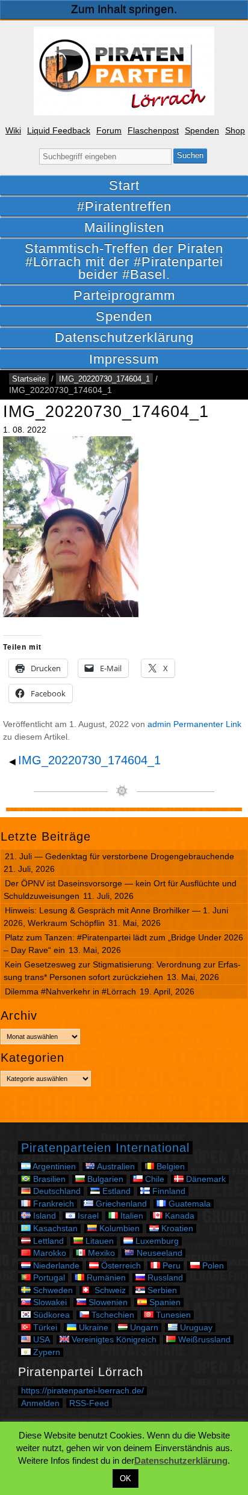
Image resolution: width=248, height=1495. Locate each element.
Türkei (44, 1327)
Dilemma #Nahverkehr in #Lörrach (70, 991)
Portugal (48, 1277)
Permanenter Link (207, 724)
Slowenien (107, 1302)
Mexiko (100, 1253)
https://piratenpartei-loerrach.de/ (82, 1390)
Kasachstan (54, 1228)
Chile (153, 1179)
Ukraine (92, 1327)
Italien (130, 1215)
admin (159, 724)
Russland (164, 1277)
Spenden (202, 130)
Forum (109, 130)
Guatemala (188, 1203)
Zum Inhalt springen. (124, 9)
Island (43, 1215)
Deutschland (56, 1191)
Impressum (124, 359)
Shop (235, 130)
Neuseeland (158, 1253)
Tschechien (111, 1315)
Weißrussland (203, 1339)
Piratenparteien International (105, 1147)
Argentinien (53, 1166)
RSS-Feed (89, 1403)
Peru (170, 1265)
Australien (115, 1166)
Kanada (178, 1215)
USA (40, 1339)
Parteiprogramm (124, 295)
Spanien (164, 1302)
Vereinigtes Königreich (113, 1339)
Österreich (120, 1265)
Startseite (29, 378)
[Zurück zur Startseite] (124, 70)
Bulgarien (104, 1179)
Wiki (13, 130)
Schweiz (109, 1290)
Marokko (48, 1253)
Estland (115, 1191)
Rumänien (105, 1277)
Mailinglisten (124, 227)
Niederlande (55, 1265)
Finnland (167, 1191)
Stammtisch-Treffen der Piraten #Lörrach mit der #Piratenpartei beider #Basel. (124, 261)
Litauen (98, 1241)
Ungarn (143, 1327)
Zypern (45, 1352)
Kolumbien (118, 1228)
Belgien (169, 1166)
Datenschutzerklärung (124, 337)
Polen (212, 1265)
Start (124, 185)
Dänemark (205, 1179)
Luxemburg (156, 1241)
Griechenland (120, 1203)
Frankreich (52, 1203)
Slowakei (49, 1302)
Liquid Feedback (58, 130)
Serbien (161, 1290)
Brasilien (48, 1179)
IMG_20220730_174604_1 (104, 378)
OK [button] (125, 1478)
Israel (87, 1215)
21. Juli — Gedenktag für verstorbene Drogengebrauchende (119, 856)
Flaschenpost (153, 130)
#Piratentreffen (124, 206)
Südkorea (50, 1315)
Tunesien (172, 1315)
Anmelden (40, 1403)
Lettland (47, 1241)
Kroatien (176, 1228)
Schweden (52, 1290)
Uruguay (195, 1327)
